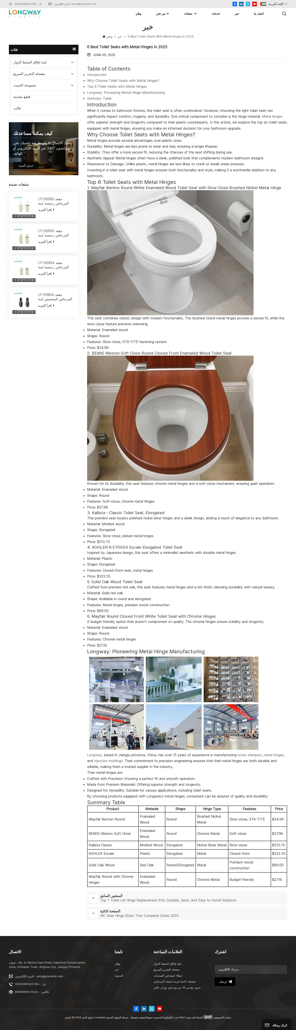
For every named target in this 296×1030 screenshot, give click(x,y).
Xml (182, 1017)
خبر (237, 13)
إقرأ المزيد (45, 209)
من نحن (161, 13)
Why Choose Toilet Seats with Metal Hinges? (123, 80)
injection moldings (108, 761)
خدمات (216, 13)
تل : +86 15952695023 (28, 3)
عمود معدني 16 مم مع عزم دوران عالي (177, 987)
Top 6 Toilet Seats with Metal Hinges (117, 86)
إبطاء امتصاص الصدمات (168, 975)
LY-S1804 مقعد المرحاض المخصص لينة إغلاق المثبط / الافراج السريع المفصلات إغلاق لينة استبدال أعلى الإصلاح (56, 296)
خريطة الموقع (121, 1017)
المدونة (119, 975)
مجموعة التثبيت (24, 85)
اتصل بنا (259, 13)
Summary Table (99, 98)
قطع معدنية (21, 96)
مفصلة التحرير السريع (29, 73)
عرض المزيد (25, 165)
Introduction (97, 75)
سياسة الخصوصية (222, 1017)
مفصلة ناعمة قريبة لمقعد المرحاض (175, 981)
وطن (138, 13)
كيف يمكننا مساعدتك (33, 133)
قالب (17, 108)
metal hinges (274, 755)
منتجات (188, 13)
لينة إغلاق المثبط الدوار (30, 62)
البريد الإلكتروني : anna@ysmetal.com (75, 3)
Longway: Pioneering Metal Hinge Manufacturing (126, 92)
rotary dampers (249, 755)
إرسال (223, 981)
